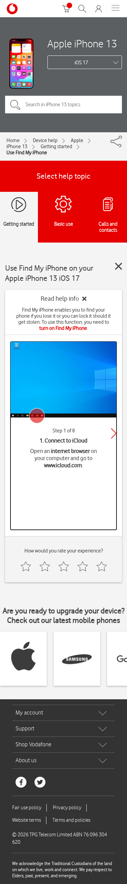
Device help (45, 140)
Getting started (56, 146)
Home (13, 140)
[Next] (114, 433)
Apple (77, 140)
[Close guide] (118, 266)
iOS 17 (81, 63)
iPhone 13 (16, 146)
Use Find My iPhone (26, 153)
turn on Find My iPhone (63, 328)
